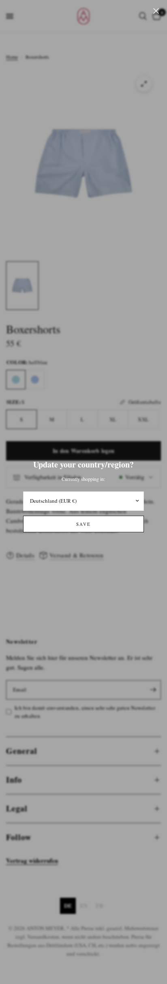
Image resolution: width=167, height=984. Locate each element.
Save (83, 524)
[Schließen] (156, 11)
